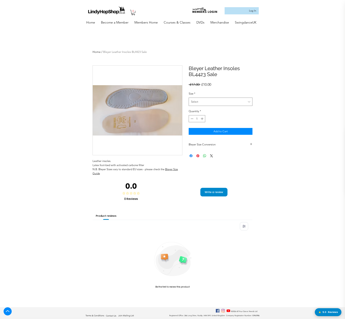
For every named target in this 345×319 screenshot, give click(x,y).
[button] (133, 12)
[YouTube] (228, 311)
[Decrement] (191, 118)
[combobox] (220, 102)
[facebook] (217, 311)
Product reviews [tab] (106, 216)
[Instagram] (223, 311)
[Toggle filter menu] (244, 226)
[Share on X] (211, 156)
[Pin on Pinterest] (198, 156)
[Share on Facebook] (191, 156)
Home (97, 52)
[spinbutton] (197, 118)
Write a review (214, 192)
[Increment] (202, 118)
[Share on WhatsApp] (205, 156)
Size (192, 93)
